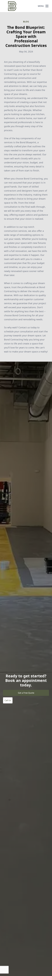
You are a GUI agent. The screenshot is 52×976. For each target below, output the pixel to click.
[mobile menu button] (47, 6)
